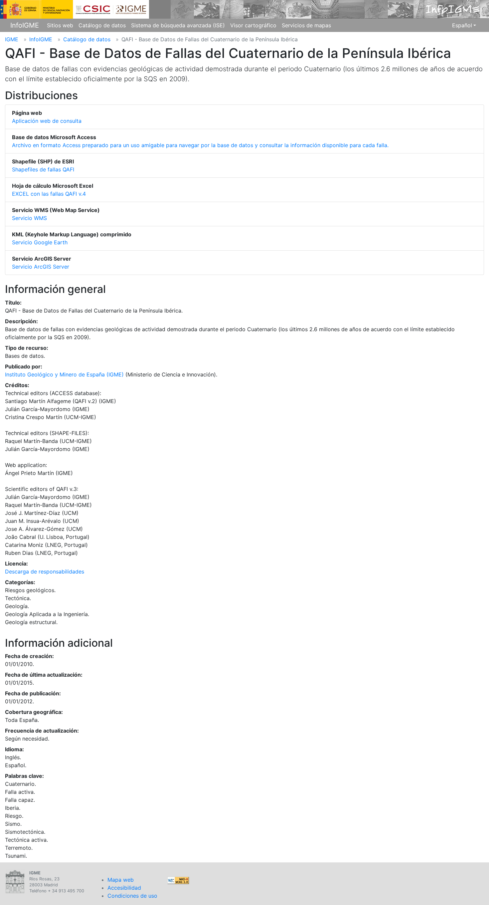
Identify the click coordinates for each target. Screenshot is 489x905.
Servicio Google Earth (40, 242)
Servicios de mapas (306, 25)
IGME (11, 39)
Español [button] (462, 25)
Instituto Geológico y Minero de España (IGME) (64, 374)
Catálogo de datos (102, 25)
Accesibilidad (124, 887)
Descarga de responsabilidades (44, 571)
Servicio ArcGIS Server (40, 266)
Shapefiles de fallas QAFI (43, 169)
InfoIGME (24, 25)
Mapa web (120, 879)
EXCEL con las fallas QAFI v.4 (49, 193)
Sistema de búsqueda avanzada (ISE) (178, 25)
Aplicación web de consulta (47, 120)
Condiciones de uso (132, 895)
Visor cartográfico (253, 25)
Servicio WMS (29, 218)
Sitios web (60, 25)
